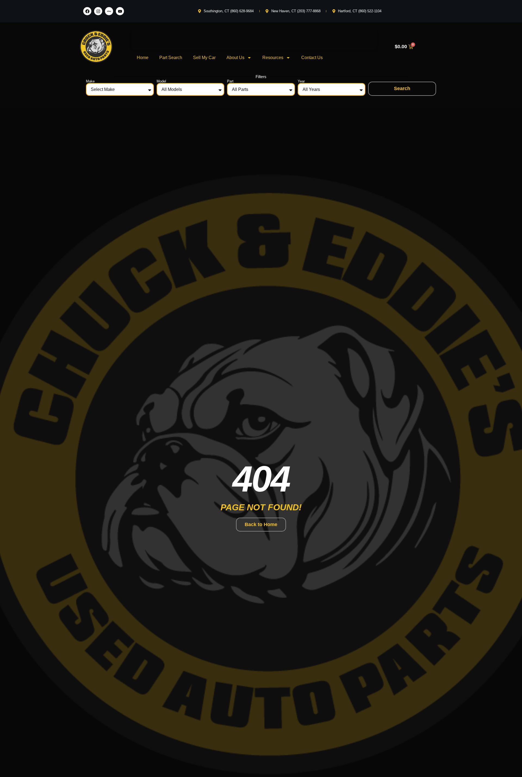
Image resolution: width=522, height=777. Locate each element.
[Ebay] (109, 11)
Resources (272, 57)
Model (161, 81)
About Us (235, 57)
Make (90, 81)
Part (230, 81)
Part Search (170, 57)
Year (301, 81)
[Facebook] (87, 11)
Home (142, 57)
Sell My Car (204, 57)
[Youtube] (120, 11)
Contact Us (312, 57)
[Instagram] (98, 11)
